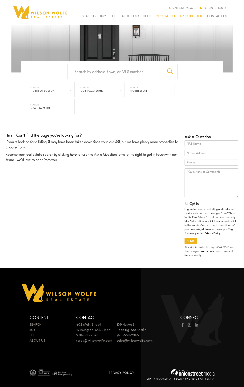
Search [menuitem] (88, 16)
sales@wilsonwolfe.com (94, 340)
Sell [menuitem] (114, 16)
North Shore (139, 91)
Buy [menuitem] (103, 16)
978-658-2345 (183, 8)
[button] (170, 71)
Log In (208, 8)
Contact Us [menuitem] (217, 16)
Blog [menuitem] (148, 16)
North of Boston (42, 91)
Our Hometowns (91, 91)
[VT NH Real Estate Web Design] (192, 372)
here (73, 154)
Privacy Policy (212, 233)
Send (190, 241)
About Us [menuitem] (129, 16)
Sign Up (222, 8)
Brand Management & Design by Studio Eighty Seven (180, 378)
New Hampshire (40, 108)
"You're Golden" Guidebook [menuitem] (180, 16)
